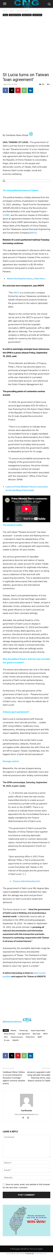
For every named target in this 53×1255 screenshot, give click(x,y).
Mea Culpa (36, 1034)
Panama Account (17, 1037)
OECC (6, 1037)
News (12, 10)
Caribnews (26, 1110)
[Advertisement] (26, 44)
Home (5, 10)
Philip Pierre (30, 1037)
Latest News (37, 15)
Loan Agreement (24, 1034)
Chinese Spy (23, 1030)
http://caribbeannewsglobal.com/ (26, 1114)
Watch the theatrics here (19, 278)
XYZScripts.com (40, 1253)
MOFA (45, 1034)
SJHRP (40, 1037)
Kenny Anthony (9, 1034)
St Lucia (6, 1040)
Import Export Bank (38, 1030)
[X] (11, 90)
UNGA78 (15, 1040)
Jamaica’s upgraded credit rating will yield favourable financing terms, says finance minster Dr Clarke (38, 1076)
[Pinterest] (18, 90)
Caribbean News (23, 10)
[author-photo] (26, 1107)
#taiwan (13, 1030)
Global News (27, 15)
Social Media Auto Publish (16, 1253)
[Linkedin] (30, 90)
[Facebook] (5, 90)
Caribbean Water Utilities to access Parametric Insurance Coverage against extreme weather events (14, 1078)
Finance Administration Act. (26, 881)
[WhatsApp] (24, 90)
